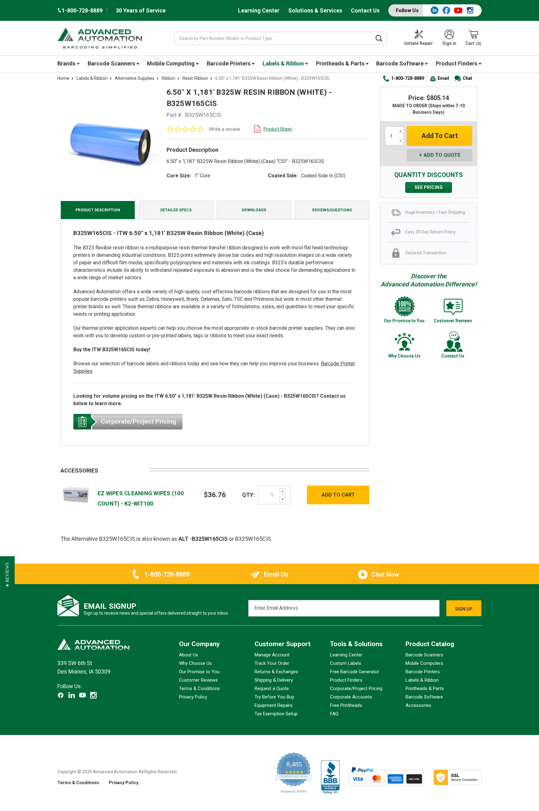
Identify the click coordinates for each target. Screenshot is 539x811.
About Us (188, 655)
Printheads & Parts (341, 63)
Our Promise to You (199, 671)
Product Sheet (278, 129)
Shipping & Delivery (274, 680)
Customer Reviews (198, 680)
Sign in (449, 43)
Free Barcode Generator (354, 671)
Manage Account (272, 655)
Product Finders (457, 63)
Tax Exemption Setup (276, 714)
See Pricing (429, 187)
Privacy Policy (193, 697)
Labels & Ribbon (284, 63)
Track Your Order (272, 663)
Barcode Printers (229, 63)
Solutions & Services (315, 10)
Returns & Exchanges (276, 671)
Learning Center (258, 10)
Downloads (254, 210)
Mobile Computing (171, 63)
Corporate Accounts (351, 697)
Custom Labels (345, 663)
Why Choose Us (195, 663)
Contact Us (365, 10)
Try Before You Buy (274, 697)
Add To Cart (338, 495)
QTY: (248, 495)
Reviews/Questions (332, 210)
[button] (7, 575)
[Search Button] (379, 38)
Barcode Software (400, 63)
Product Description (97, 210)
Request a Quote (272, 688)
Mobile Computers (424, 663)
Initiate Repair (418, 43)
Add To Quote (442, 155)
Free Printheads (346, 705)
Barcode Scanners (112, 63)
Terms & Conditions (199, 688)
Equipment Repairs (274, 705)
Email (443, 78)
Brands (67, 63)
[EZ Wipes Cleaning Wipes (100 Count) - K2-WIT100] (76, 494)
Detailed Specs (176, 210)
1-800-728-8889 (407, 78)
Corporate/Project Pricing (356, 688)
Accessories (418, 705)
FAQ (334, 714)
